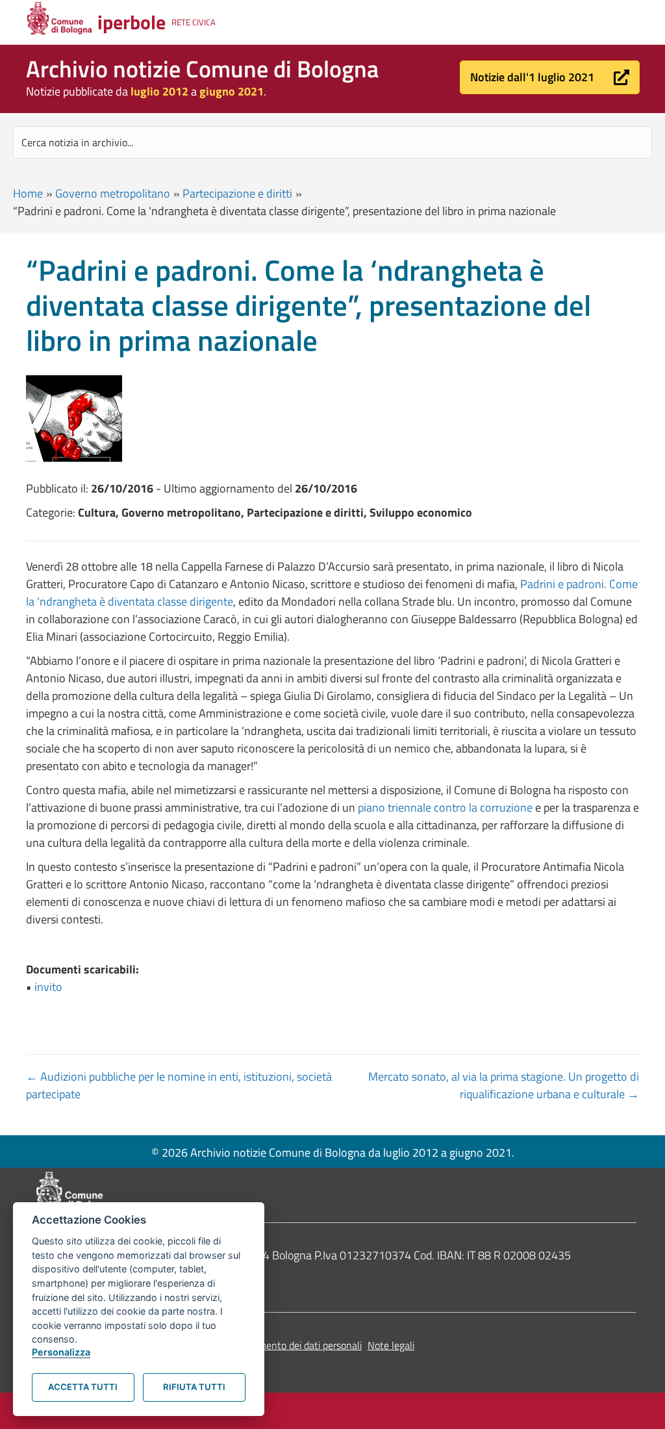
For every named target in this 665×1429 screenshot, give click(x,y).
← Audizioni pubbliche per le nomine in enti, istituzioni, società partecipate (179, 1085)
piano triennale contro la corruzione (445, 807)
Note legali (391, 1345)
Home (28, 193)
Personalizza (61, 1352)
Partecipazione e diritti (237, 193)
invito (48, 987)
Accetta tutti (83, 1387)
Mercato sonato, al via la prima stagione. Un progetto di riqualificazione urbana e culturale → (503, 1085)
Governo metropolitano (112, 193)
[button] (550, 77)
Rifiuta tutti (194, 1387)
